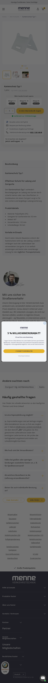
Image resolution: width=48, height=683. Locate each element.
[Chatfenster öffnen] (43, 678)
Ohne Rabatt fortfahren (24, 356)
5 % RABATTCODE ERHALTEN (24, 351)
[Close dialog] (45, 323)
